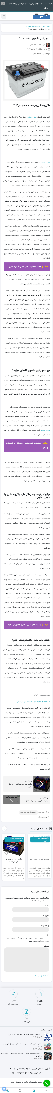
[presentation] (4, 828)
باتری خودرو (45, 430)
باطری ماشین (45, 162)
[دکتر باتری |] (41, 16)
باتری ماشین (31, 117)
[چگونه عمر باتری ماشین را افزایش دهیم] (13, 845)
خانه (48, 26)
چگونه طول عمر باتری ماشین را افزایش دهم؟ (33, 701)
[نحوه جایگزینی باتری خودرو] (39, 845)
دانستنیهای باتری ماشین (35, 26)
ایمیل (46, 915)
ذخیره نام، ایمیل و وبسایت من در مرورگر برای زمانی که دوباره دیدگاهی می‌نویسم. (28, 940)
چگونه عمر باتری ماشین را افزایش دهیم (13, 860)
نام (47, 905)
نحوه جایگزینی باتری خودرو (39, 859)
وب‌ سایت (45, 925)
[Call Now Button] (46, 1083)
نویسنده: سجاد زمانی (37, 44)
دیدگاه (46, 946)
